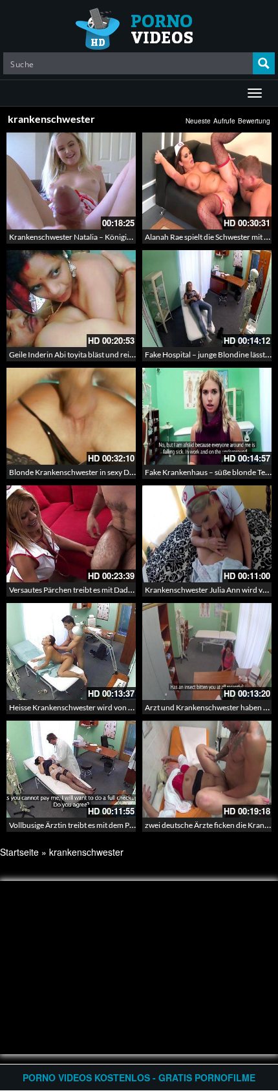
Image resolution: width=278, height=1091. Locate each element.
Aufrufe (224, 120)
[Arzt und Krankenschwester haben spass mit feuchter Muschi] (207, 651)
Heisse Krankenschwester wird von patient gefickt (92, 707)
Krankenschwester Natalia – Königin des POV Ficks (94, 237)
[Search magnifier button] (264, 63)
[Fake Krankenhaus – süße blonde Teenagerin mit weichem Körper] (207, 416)
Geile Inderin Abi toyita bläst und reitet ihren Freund (96, 354)
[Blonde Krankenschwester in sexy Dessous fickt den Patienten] (71, 416)
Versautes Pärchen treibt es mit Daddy (72, 590)
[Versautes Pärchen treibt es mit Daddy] (71, 533)
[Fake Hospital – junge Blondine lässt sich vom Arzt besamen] (207, 298)
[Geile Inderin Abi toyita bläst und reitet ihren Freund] (71, 298)
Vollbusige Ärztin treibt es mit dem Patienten (83, 825)
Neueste (198, 120)
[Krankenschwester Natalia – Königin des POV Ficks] (71, 180)
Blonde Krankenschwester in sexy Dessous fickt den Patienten (112, 472)
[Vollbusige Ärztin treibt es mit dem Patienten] (71, 769)
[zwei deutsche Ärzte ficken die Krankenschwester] (207, 769)
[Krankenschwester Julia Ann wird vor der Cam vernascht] (207, 533)
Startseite (19, 851)
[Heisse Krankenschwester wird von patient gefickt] (71, 651)
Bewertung (254, 120)
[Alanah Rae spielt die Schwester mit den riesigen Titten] (207, 180)
